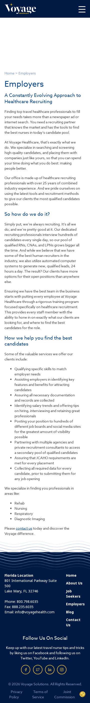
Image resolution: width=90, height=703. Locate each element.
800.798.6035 (27, 601)
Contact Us (73, 622)
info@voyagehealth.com (34, 612)
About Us (74, 583)
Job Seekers (73, 594)
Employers (75, 604)
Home (9, 73)
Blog (70, 612)
